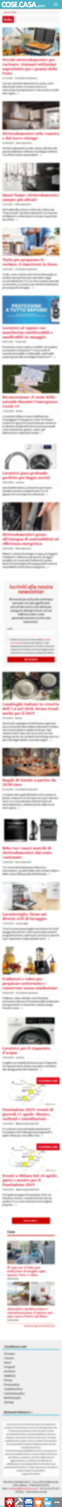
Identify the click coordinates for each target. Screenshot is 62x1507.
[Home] (23, 4)
